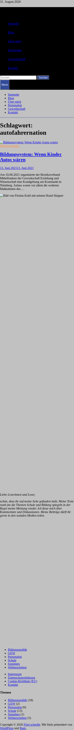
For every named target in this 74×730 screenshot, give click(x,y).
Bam (23, 728)
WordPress (6, 728)
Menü (5, 84)
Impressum (15, 674)
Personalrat (15, 50)
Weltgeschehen (17, 667)
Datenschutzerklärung (21, 677)
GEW (11, 653)
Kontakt (13, 68)
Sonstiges (14, 664)
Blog (11, 32)
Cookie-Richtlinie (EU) (22, 681)
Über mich (14, 41)
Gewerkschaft (16, 59)
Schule (12, 660)
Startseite (13, 23)
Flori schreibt (32, 724)
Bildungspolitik (9, 146)
